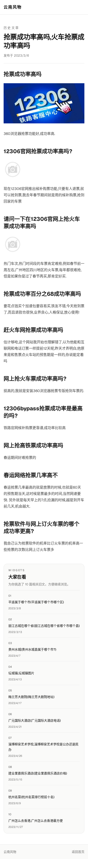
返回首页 (78, 852)
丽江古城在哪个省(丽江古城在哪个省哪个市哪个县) (44, 626)
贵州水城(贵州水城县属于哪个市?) (32, 649)
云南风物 (13, 7)
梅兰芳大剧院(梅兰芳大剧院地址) (31, 697)
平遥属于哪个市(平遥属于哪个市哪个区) (36, 602)
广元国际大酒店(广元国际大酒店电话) (34, 720)
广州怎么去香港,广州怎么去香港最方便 (35, 821)
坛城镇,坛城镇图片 (21, 673)
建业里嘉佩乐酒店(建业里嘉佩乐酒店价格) (37, 773)
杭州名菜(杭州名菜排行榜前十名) (31, 797)
